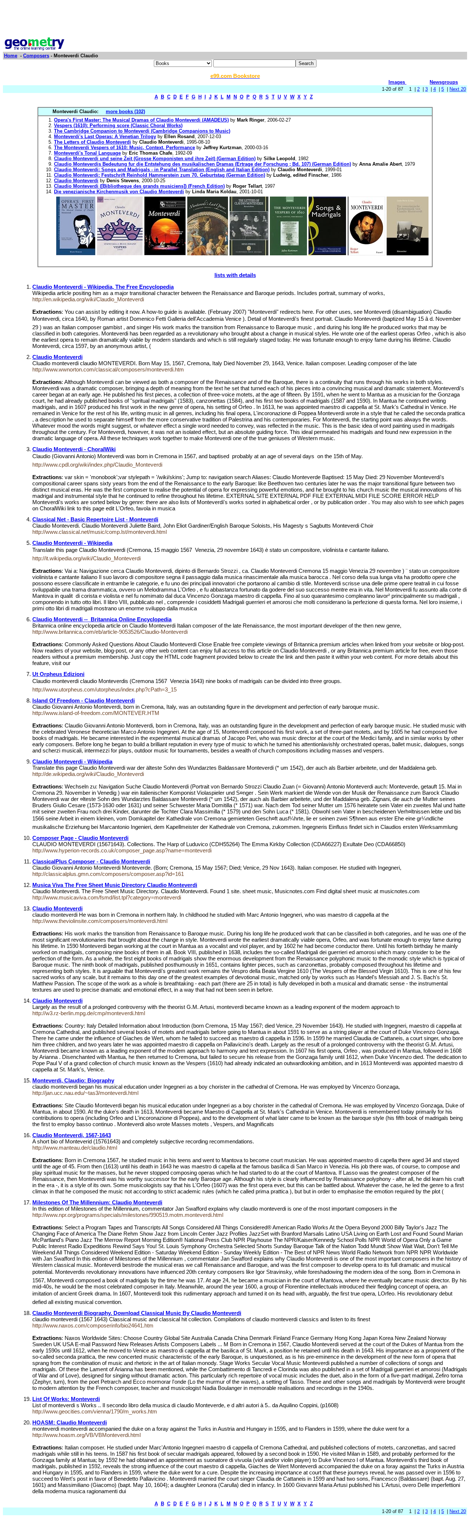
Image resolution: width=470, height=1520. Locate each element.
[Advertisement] (235, 19)
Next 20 (457, 89)
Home (10, 55)
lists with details (235, 275)
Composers (36, 55)
